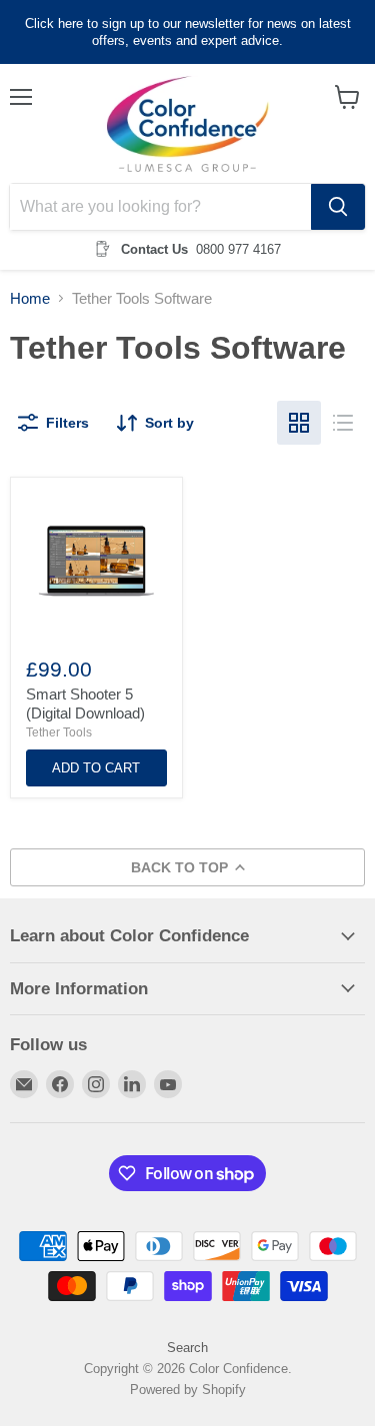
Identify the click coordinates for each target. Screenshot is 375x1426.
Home (30, 298)
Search (187, 1347)
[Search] (338, 207)
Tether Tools (59, 732)
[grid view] (299, 423)
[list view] (343, 423)
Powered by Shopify (188, 1389)
